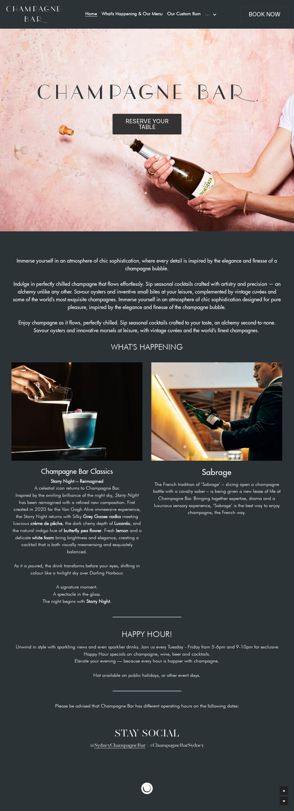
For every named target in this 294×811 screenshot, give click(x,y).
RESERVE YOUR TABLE (147, 124)
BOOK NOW (264, 14)
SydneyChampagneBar (120, 745)
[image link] (33, 13)
